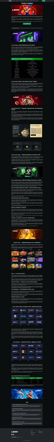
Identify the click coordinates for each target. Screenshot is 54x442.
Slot (38, 249)
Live (22, 249)
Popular (15, 249)
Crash (30, 249)
